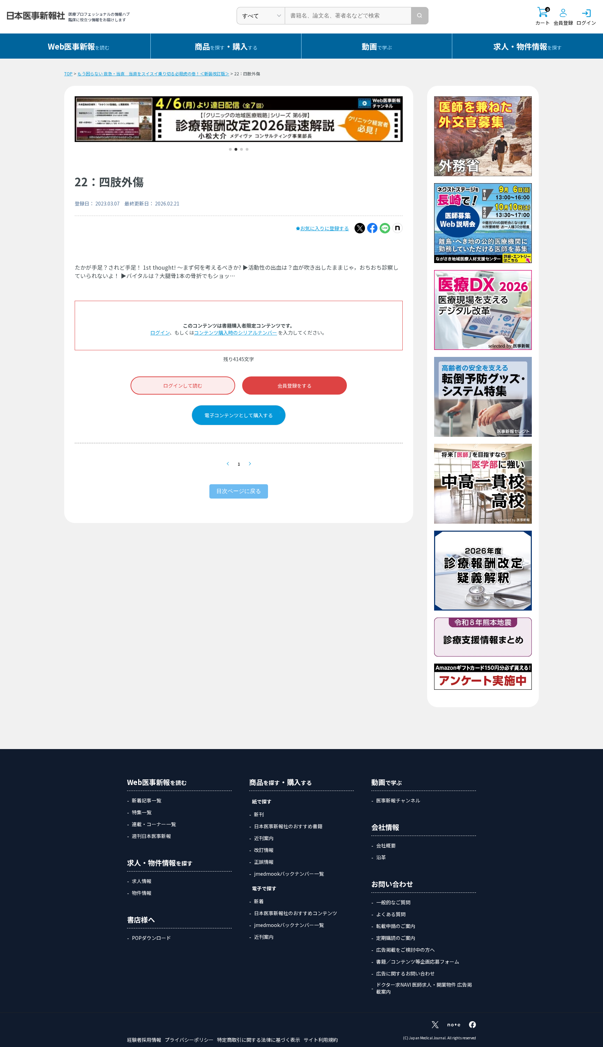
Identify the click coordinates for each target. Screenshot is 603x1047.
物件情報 (141, 892)
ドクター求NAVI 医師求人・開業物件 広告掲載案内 (424, 988)
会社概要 (386, 845)
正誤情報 (264, 861)
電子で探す (264, 888)
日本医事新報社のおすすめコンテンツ (295, 913)
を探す (527, 46)
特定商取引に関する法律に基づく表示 (258, 1039)
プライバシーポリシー (189, 1039)
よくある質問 (390, 914)
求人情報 (141, 880)
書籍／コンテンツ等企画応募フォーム (417, 961)
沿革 (381, 857)
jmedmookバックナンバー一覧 (289, 873)
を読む (79, 46)
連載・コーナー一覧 (154, 824)
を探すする (226, 46)
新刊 (259, 814)
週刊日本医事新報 (151, 835)
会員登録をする (294, 385)
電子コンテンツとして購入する (238, 415)
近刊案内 (264, 838)
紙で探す (261, 801)
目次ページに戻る (238, 491)
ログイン (160, 332)
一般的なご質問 (393, 902)
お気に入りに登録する (324, 228)
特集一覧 (141, 812)
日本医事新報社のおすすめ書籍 (288, 826)
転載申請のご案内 (395, 925)
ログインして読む (182, 385)
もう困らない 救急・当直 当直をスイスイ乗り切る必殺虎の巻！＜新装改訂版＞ (153, 73)
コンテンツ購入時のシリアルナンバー (235, 332)
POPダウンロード (151, 937)
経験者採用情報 (144, 1039)
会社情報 (385, 827)
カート (542, 16)
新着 (259, 901)
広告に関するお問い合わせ (405, 973)
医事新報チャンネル (398, 800)
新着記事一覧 (146, 800)
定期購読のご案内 (395, 937)
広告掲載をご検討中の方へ (405, 949)
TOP (68, 73)
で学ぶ (377, 46)
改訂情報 (264, 849)
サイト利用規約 (321, 1039)
